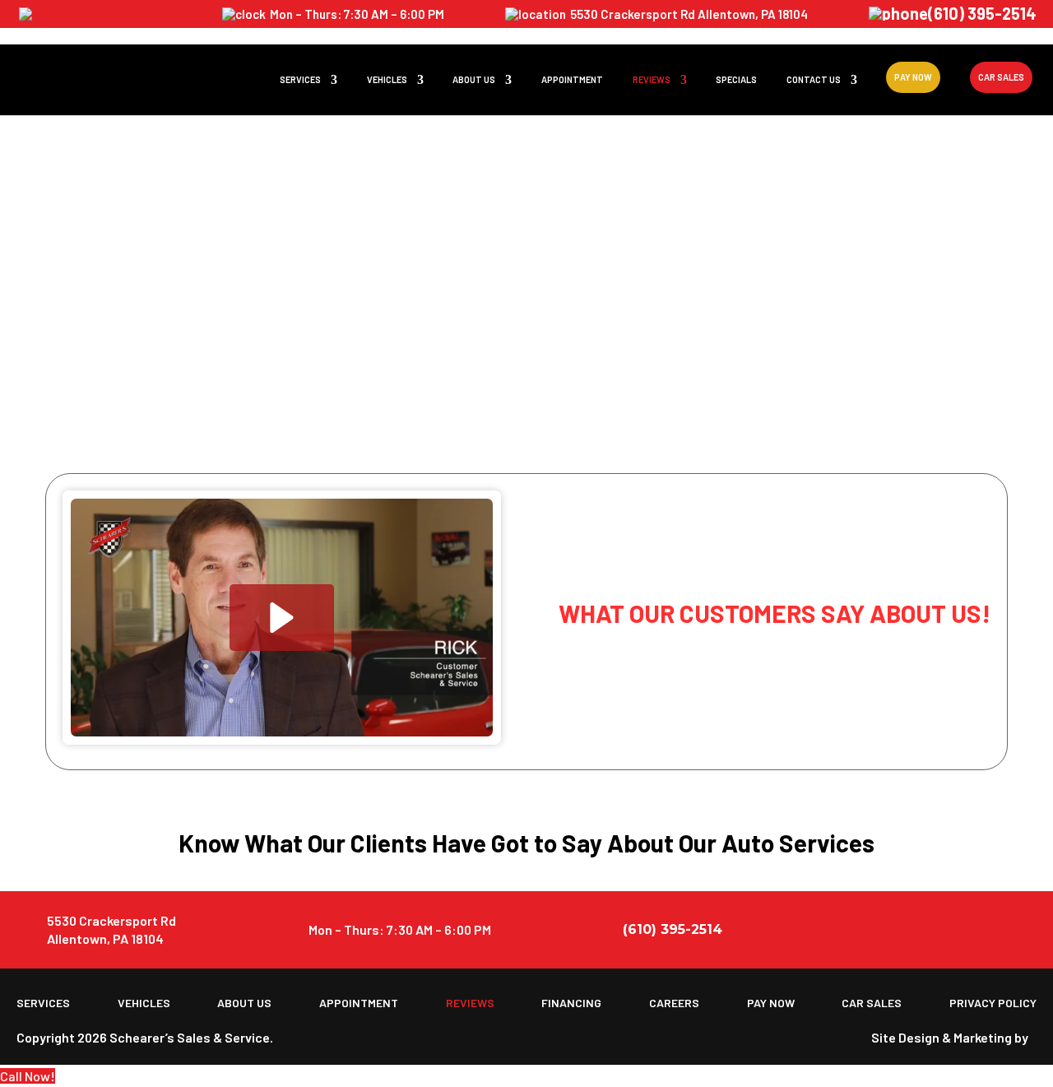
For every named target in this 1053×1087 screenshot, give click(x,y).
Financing (571, 1003)
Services (300, 79)
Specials (736, 79)
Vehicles (387, 79)
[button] (282, 617)
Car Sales (1001, 77)
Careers (674, 1003)
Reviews (651, 79)
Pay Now (913, 77)
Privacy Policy (993, 1003)
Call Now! (27, 1076)
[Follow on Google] (1022, 930)
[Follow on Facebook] (984, 930)
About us (473, 79)
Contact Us (813, 79)
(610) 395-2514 (982, 15)
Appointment (572, 79)
